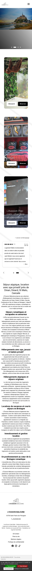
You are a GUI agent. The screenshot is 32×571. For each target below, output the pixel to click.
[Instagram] (16, 545)
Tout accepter (11, 566)
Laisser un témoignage (22, 238)
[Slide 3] (20, 47)
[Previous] (3, 273)
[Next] (28, 273)
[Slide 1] (13, 47)
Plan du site (16, 536)
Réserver (23, 104)
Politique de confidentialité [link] (21, 568)
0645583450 (17, 519)
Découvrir (11, 104)
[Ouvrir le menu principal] (28, 4)
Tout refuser (23, 566)
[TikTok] (19, 545)
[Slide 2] (17, 47)
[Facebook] (13, 545)
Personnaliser (8, 568)
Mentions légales (16, 539)
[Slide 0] (11, 47)
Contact (17, 534)
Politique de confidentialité (16, 542)
